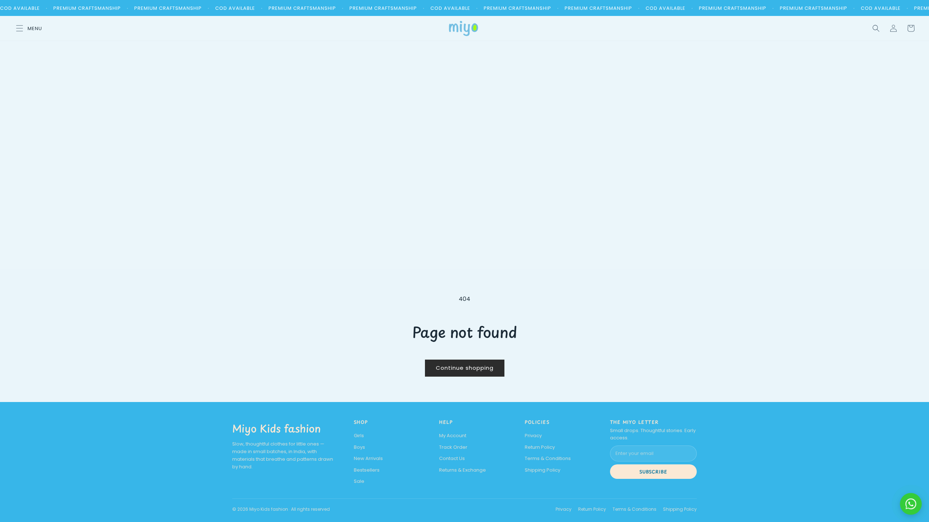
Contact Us (452, 458)
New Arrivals (368, 458)
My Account (452, 435)
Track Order (453, 447)
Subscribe (653, 471)
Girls (359, 435)
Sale (359, 481)
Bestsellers (367, 470)
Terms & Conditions (548, 458)
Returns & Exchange (462, 470)
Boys (359, 447)
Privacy (533, 435)
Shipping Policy (542, 470)
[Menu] (27, 28)
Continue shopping (465, 368)
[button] (876, 28)
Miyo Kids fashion (276, 428)
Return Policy (540, 447)
